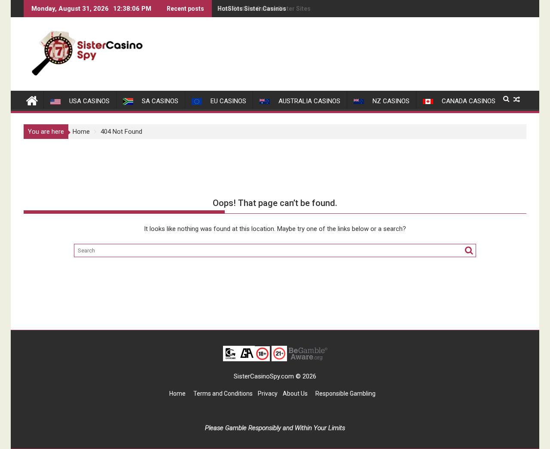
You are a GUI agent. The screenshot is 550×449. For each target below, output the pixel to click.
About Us (296, 393)
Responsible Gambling (345, 393)
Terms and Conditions (223, 393)
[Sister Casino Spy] (32, 100)
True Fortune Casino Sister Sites (264, 8)
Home (177, 393)
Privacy (268, 393)
